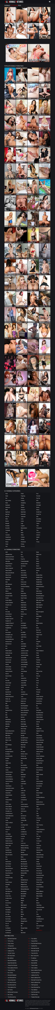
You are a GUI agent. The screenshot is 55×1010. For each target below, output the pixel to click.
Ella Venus (8, 893)
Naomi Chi (38, 568)
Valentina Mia (39, 850)
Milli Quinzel (23, 907)
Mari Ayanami (24, 863)
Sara (37, 733)
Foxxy (22, 556)
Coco (7, 831)
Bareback (8, 505)
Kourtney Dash (24, 767)
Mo (21, 925)
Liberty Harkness (24, 806)
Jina (22, 689)
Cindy (7, 820)
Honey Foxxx (24, 614)
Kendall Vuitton (24, 742)
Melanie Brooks (24, 886)
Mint (22, 916)
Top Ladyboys (34, 989)
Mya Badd (23, 932)
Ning (37, 614)
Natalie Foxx (39, 579)
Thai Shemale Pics (35, 972)
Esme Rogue (8, 921)
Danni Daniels (9, 852)
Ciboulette (8, 818)
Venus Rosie (39, 870)
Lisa (22, 822)
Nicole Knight (39, 593)
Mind (22, 912)
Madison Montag (25, 847)
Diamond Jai (8, 870)
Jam (22, 639)
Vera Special (39, 873)
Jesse (22, 676)
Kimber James (24, 753)
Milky (22, 902)
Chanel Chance (9, 790)
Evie (22, 552)
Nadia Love (38, 554)
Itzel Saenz (23, 623)
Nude (22, 532)
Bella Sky (8, 724)
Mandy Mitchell (24, 854)
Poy (37, 687)
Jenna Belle (23, 657)
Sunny (37, 795)
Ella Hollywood (9, 891)
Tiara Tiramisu (39, 824)
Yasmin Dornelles (40, 907)
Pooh (37, 682)
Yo (37, 912)
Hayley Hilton (24, 595)
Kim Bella (23, 751)
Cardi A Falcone (9, 772)
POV (37, 500)
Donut (7, 879)
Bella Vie (7, 726)
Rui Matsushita (39, 712)
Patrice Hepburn (40, 650)
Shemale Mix (34, 963)
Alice (7, 582)
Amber (7, 598)
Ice (21, 618)
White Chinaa (39, 893)
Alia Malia (8, 579)
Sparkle (38, 788)
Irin (21, 620)
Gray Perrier (23, 584)
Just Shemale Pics (12, 977)
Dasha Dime (8, 861)
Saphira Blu (38, 728)
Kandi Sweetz (24, 708)
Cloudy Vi (8, 829)
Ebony (7, 541)
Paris (37, 643)
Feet (7, 546)
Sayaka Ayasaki (39, 747)
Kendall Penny (24, 740)
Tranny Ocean (34, 965)
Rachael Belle (39, 698)
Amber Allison (9, 600)
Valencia (38, 847)
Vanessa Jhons (39, 857)
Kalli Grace (23, 703)
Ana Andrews (9, 614)
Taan (37, 806)
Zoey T (37, 928)
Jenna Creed (24, 659)
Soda (37, 776)
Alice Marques (9, 584)
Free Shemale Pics (12, 984)
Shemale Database (12, 960)
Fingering (23, 496)
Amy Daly (8, 611)
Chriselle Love (9, 811)
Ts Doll (37, 843)
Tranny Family (34, 960)
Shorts (37, 507)
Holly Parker (23, 607)
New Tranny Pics (35, 955)
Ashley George (9, 653)
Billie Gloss (8, 735)
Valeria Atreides (40, 854)
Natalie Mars (39, 582)
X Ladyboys (33, 958)
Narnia (37, 570)
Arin (6, 646)
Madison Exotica (24, 845)
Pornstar (38, 496)
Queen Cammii (39, 696)
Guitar (22, 588)
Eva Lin (7, 925)
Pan (37, 639)
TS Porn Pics (10, 941)
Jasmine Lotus (24, 653)
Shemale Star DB (35, 950)
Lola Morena (23, 831)
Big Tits (7, 516)
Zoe (37, 923)
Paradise (38, 641)
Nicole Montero (39, 598)
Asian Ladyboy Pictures (36, 970)
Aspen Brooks (9, 657)
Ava (6, 678)
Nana (37, 559)
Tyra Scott (38, 845)
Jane (22, 641)
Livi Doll (22, 827)
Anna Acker (8, 632)
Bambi (7, 705)
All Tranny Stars (11, 955)
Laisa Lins (23, 776)
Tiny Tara (38, 836)
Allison (7, 591)
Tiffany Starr (39, 831)
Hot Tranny (10, 989)
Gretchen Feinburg (25, 586)
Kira (22, 760)
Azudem (7, 689)
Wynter (38, 902)
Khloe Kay (23, 747)
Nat (37, 572)
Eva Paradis (8, 930)
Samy (37, 724)
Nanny (37, 563)
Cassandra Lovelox (10, 788)
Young (37, 541)
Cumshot (8, 534)
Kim (22, 749)
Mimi (22, 909)
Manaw (22, 852)
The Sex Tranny (11, 953)
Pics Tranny (10, 972)
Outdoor (23, 537)
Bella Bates (8, 719)
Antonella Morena (10, 639)
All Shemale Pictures (34, 1008)
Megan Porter (24, 882)
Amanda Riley (9, 593)
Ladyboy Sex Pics (35, 975)
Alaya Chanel (8, 570)
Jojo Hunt (23, 692)
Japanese (23, 516)
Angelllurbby (8, 627)
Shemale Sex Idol (35, 948)
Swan (37, 799)
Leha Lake (23, 790)
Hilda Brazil (23, 602)
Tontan (38, 838)
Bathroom (8, 507)
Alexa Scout (8, 575)
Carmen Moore (9, 776)
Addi (7, 552)
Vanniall (38, 863)
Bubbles (7, 758)
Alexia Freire (8, 577)
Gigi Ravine (23, 570)
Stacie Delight (39, 792)
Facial (7, 544)
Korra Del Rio (24, 765)
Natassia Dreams (40, 586)
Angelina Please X (10, 623)
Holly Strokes (24, 609)
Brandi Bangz (9, 744)
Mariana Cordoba (25, 870)
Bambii (7, 708)
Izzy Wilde (23, 632)
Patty (37, 653)
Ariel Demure (8, 643)
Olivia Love (38, 632)
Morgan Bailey (24, 928)
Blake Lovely (8, 740)
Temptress (38, 818)
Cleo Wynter (8, 827)
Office (22, 534)
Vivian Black (39, 884)
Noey (37, 618)
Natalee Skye (39, 575)
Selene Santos (39, 751)
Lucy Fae (23, 836)
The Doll (38, 820)
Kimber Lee (23, 756)
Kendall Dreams (24, 737)
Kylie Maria (23, 774)
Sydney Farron (39, 802)
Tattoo (37, 523)
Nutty (37, 627)
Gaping (22, 505)
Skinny (37, 509)
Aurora (7, 673)
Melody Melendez (25, 889)
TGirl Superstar (34, 984)
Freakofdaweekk (25, 561)
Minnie (22, 914)
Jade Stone (23, 634)
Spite (37, 790)
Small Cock (38, 512)
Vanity (37, 861)
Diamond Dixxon (9, 868)
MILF (22, 530)
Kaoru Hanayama (25, 710)
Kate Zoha (23, 721)
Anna (7, 630)
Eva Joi (7, 923)
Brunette (8, 528)
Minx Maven (23, 918)
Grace (22, 579)
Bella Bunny (8, 721)
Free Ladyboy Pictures (13, 967)
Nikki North (38, 602)
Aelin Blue (8, 561)
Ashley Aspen (9, 650)
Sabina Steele (39, 717)
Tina (37, 834)
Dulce (7, 886)
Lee (22, 786)
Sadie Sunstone (39, 719)
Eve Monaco (8, 932)
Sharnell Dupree (40, 760)
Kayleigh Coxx (24, 726)
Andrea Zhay (8, 616)
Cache (7, 760)
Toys (37, 530)
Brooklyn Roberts (9, 751)
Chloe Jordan (9, 808)
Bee (6, 712)
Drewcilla (8, 884)
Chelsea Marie (9, 799)
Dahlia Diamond (9, 843)
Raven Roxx (39, 703)
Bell (6, 714)
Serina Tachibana (40, 756)
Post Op (38, 498)
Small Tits (38, 514)
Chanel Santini (9, 795)
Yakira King (38, 905)
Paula (37, 655)
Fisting (22, 498)
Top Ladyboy (34, 938)
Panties (22, 539)
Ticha (37, 827)
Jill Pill (22, 687)
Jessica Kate (24, 680)
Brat (6, 747)
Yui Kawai (38, 916)
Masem (22, 875)
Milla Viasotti (24, 905)
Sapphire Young (40, 731)
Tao (37, 811)
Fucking (22, 500)
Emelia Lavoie (9, 898)
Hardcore (23, 509)
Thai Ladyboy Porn (12, 987)
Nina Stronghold (40, 611)
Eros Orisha (8, 916)
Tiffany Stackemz (40, 829)
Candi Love (8, 767)
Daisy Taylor (8, 845)
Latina (22, 521)
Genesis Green (24, 563)
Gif (21, 568)
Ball (6, 703)
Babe (7, 502)
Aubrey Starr (8, 669)
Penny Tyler (39, 664)
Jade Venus (23, 637)
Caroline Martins (9, 779)
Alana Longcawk (9, 568)
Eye (22, 554)
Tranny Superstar (12, 980)
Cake (7, 765)
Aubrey (7, 664)
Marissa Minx (24, 873)
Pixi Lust (38, 676)
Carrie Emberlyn (9, 781)
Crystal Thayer (9, 836)
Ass (6, 498)
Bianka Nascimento (10, 731)
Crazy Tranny (11, 943)
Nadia (37, 552)
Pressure (38, 689)
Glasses (22, 507)
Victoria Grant (39, 877)
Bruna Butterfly (9, 756)
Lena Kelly (23, 795)
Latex (22, 518)
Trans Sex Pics (34, 953)
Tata (37, 813)
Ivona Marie (23, 625)
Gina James (23, 572)
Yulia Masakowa (40, 918)
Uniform (38, 534)
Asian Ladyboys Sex (35, 982)
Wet (37, 539)
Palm (37, 637)
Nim (37, 609)
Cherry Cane (8, 804)
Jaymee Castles (24, 655)
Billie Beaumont (9, 733)
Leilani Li (23, 792)
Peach (37, 657)
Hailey (22, 591)
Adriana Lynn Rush (10, 556)
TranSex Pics (34, 945)
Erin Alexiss (8, 912)
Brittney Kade (9, 749)
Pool (37, 493)
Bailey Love (8, 701)
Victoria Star (39, 879)
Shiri (37, 765)
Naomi (37, 565)
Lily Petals (23, 818)
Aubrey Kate (8, 666)
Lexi (22, 802)
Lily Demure (23, 815)
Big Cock (7, 514)
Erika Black (8, 909)
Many (22, 857)
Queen (37, 694)
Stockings (38, 521)
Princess (38, 692)
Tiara (37, 822)
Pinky (37, 673)
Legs (22, 523)
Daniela (7, 847)
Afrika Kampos (9, 563)
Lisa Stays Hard (24, 824)
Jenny (22, 669)
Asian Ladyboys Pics (35, 977)
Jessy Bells (23, 682)
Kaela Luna (23, 701)
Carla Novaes (8, 774)
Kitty (22, 763)
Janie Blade (23, 646)
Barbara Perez (9, 710)
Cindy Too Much (9, 822)
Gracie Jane (23, 582)
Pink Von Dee (39, 671)
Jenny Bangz (24, 671)
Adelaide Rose (9, 554)
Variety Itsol (39, 866)
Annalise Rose (9, 637)
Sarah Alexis (39, 735)
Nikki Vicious (39, 607)
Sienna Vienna (39, 767)
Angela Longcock (9, 618)
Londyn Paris (24, 834)
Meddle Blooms (24, 879)
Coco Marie (8, 834)
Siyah (37, 772)
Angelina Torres (9, 625)
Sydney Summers (40, 804)
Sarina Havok (39, 737)
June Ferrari (23, 698)
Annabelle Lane (9, 634)
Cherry (7, 802)
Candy (7, 769)
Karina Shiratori (24, 712)
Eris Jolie (8, 914)
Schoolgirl (38, 505)
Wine (37, 898)
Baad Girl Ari (8, 692)
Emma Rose (8, 902)
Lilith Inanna (23, 811)
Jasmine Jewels (24, 650)
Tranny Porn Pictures (12, 965)
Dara (7, 859)
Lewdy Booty (24, 799)
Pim (37, 669)
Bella (7, 717)
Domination (8, 539)
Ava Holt (7, 680)
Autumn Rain (8, 676)
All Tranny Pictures (12, 982)
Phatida (38, 666)
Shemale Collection (12, 948)
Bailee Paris (8, 694)
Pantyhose (23, 541)
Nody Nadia (38, 616)
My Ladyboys (11, 958)
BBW (7, 509)
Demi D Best (8, 863)
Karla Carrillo (24, 714)
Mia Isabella (23, 893)
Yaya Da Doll (39, 909)
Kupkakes (23, 769)
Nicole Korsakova (40, 595)
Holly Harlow (23, 604)
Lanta (22, 779)
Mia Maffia (23, 896)
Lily (21, 813)
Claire (7, 824)
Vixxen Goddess (39, 886)
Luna (22, 841)
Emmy (7, 905)
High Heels (23, 512)
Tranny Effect (34, 941)
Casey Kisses (8, 786)
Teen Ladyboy (34, 967)
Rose (37, 708)
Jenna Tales (23, 666)
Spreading (38, 518)
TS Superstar (11, 945)
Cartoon (7, 783)
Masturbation (24, 528)
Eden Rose (8, 889)
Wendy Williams (39, 891)
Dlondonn (8, 875)
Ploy (37, 678)
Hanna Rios (23, 593)
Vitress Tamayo (39, 882)
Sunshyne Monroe (40, 797)
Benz (7, 728)
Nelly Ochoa (39, 591)
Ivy (21, 630)
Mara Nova (23, 859)
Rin (37, 705)
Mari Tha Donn (24, 866)
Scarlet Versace (39, 749)
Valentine (38, 852)
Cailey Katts (8, 763)
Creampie (8, 530)
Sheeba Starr (39, 763)
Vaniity (37, 859)
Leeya (22, 788)
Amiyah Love (8, 604)
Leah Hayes (23, 783)
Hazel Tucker (24, 598)
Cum (7, 532)
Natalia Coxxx (39, 577)
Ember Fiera (8, 896)
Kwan (22, 772)
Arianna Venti (9, 641)
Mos (22, 930)
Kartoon (22, 717)
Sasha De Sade (39, 742)
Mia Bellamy (23, 891)
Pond (37, 680)
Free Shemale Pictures (36, 943)
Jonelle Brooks (24, 694)
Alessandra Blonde (10, 572)
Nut (37, 625)
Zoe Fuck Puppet (40, 925)
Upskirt (37, 537)
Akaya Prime (8, 565)
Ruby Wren (38, 710)
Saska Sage (39, 744)
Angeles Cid (8, 620)
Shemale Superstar (12, 938)
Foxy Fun (23, 559)
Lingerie (22, 525)
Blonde (7, 521)
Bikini (7, 518)
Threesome (39, 528)
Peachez (38, 659)
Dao (6, 857)
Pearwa (38, 662)
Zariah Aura (39, 921)
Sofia (37, 779)
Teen (37, 525)
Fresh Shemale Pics (35, 987)
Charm (7, 797)
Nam (37, 556)
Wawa (37, 889)
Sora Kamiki (39, 786)
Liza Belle (23, 829)
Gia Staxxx (23, 565)
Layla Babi (23, 781)
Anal (7, 493)
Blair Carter (8, 737)
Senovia (38, 753)
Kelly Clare (23, 731)
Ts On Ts (38, 532)
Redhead (38, 502)
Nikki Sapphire (39, 604)
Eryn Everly (8, 918)
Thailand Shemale (35, 997)
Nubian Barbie (39, 623)
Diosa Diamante (9, 873)
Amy (7, 609)
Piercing (23, 546)
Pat (37, 648)
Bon (6, 742)
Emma (7, 900)
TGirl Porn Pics (34, 994)
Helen (22, 600)
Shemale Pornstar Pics (36, 980)
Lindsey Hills (23, 820)
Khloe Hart (23, 744)
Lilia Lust (23, 808)
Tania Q (38, 808)
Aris (6, 648)
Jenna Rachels (24, 664)
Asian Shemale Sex (12, 963)
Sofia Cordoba (39, 781)
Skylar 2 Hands (39, 774)
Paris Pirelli (38, 646)
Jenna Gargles (24, 662)
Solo (37, 516)
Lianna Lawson (24, 804)
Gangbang (23, 502)
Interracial (23, 514)
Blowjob (7, 523)
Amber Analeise (9, 602)
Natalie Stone (39, 584)
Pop (37, 685)
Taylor (37, 815)
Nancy (37, 561)
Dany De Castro (9, 854)
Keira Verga (23, 728)
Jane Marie (23, 643)
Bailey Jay (8, 698)
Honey (22, 611)
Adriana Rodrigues (10, 559)
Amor (7, 607)
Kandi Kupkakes (24, 705)
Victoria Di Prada (40, 875)
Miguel (22, 900)
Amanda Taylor (9, 595)
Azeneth (7, 687)
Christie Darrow (9, 813)
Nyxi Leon (38, 630)
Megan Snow (24, 884)
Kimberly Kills (24, 758)
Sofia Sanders (39, 783)
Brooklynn (8, 753)
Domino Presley (9, 877)
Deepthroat (8, 537)
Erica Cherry (8, 907)
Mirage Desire (24, 921)
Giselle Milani (24, 575)
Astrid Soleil (8, 662)
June (22, 696)
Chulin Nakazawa (9, 815)
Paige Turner (39, 634)
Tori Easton (38, 841)
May (22, 877)
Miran (22, 923)
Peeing (22, 544)
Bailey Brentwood (9, 696)
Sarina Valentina (40, 740)
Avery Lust (8, 685)
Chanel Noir (8, 792)
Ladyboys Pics (11, 950)
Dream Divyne (9, 882)
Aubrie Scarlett (9, 671)
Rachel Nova (39, 701)
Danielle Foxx (8, 850)
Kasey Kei (23, 719)
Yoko (37, 914)
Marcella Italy (24, 861)
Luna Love (23, 843)
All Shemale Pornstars (13, 992)
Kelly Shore (23, 733)
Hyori (22, 616)
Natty (37, 588)
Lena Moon (23, 797)
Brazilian (7, 525)
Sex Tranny (10, 994)
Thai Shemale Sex (12, 997)
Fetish (22, 493)
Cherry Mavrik (9, 806)
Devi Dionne (8, 866)
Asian (7, 496)
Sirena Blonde (39, 769)
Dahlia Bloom (8, 838)
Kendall (22, 735)
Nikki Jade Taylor (40, 600)
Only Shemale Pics (35, 992)
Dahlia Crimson (9, 841)
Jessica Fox (23, 678)
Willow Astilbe (39, 896)
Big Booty (8, 512)
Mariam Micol (24, 868)
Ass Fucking (8, 500)
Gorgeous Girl (24, 577)
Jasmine (23, 648)
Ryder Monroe (39, 714)
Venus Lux (38, 868)
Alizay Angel (8, 588)
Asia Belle (8, 655)
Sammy (38, 721)
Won (37, 900)
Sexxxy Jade (39, 758)
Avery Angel (8, 682)
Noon (37, 620)
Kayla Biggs (23, 724)
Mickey (22, 898)
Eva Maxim (8, 928)
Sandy (37, 726)
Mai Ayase (23, 850)
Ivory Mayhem (24, 627)
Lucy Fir (22, 838)
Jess (22, 673)
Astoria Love (8, 659)
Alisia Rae (8, 586)
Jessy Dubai (23, 685)
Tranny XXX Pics (11, 970)
